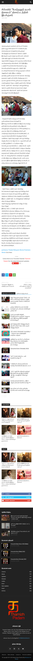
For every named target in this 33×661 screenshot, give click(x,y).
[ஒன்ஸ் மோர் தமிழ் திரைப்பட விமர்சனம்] (24, 430)
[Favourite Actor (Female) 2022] (6, 350)
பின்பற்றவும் (28, 497)
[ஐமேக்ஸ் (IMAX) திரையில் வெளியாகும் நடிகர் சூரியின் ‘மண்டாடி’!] (24, 413)
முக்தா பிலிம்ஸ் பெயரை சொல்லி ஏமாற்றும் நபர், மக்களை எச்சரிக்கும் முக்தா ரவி (20, 308)
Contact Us (18, 654)
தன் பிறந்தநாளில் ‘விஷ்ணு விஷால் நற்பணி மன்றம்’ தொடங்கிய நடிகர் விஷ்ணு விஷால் (19, 325)
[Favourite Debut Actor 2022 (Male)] (6, 546)
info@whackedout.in (24, 638)
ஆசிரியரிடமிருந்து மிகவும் (22, 293)
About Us (4, 654)
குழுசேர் (28, 500)
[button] (2, 2)
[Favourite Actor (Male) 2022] (6, 553)
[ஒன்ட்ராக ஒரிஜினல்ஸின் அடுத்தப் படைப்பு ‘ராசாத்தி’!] (6, 526)
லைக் (29, 493)
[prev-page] (3, 396)
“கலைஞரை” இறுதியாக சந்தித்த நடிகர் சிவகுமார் (8, 285)
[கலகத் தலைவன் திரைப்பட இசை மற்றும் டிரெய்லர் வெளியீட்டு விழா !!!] (6, 382)
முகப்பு (3, 6)
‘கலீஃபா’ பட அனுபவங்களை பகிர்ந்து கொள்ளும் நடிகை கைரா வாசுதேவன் (8, 420)
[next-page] (5, 396)
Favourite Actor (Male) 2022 (18, 551)
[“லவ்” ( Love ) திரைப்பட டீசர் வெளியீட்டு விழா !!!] (6, 358)
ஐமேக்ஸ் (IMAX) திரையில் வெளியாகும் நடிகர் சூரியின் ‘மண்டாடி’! (23, 420)
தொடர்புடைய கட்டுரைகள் (8, 293)
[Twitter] (6, 274)
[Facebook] (3, 274)
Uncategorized (9, 6)
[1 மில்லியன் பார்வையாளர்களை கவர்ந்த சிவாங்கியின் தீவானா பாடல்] (6, 365)
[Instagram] (14, 648)
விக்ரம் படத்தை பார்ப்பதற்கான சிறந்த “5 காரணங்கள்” (25, 286)
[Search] (31, 2)
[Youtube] (23, 648)
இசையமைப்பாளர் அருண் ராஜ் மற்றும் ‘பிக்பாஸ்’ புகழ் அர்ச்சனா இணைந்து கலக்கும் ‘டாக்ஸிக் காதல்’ (21, 517)
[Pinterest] (10, 274)
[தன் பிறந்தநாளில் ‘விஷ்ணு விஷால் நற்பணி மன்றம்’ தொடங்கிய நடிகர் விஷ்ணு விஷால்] (6, 326)
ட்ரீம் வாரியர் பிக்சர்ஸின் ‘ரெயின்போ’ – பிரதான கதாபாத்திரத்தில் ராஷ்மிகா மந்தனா (20, 333)
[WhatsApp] (14, 274)
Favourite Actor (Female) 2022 (19, 348)
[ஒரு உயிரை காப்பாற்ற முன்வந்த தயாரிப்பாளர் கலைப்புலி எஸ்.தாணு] (6, 390)
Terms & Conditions (26, 654)
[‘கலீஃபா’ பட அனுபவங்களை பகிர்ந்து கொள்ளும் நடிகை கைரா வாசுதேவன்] (9, 413)
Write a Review (11, 654)
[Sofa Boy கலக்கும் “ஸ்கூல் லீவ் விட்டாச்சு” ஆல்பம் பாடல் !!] (6, 533)
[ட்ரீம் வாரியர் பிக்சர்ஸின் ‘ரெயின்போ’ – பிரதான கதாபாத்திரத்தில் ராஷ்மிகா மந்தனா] (6, 333)
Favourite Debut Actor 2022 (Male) (19, 544)
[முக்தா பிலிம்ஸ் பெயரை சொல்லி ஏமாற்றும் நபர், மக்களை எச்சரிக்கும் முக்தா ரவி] (6, 309)
